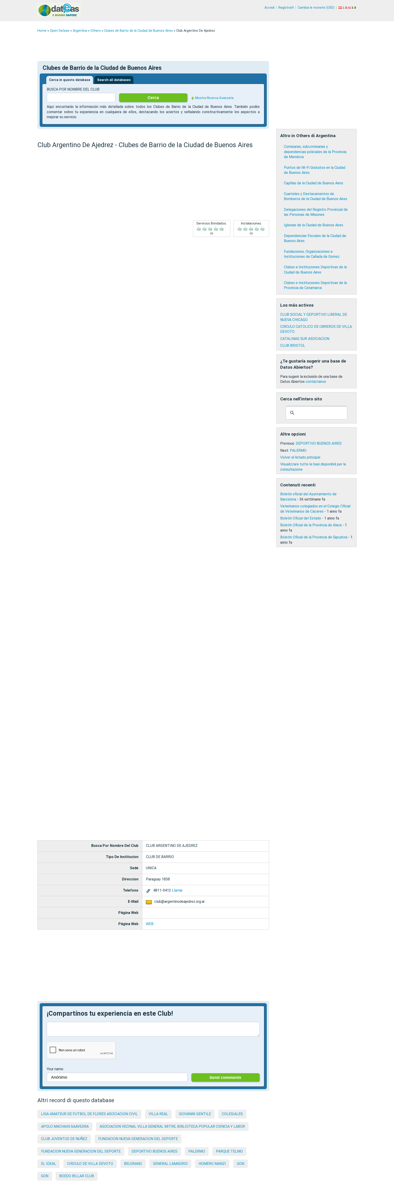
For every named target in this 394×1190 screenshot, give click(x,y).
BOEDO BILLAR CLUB (76, 1176)
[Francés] (345, 8)
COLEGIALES (232, 1114)
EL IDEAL (48, 1163)
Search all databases (114, 80)
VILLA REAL (158, 1114)
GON (240, 1163)
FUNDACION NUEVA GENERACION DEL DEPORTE (138, 1139)
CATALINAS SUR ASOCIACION (304, 339)
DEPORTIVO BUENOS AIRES (154, 1151)
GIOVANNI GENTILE (195, 1114)
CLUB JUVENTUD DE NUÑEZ (64, 1139)
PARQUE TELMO (229, 1151)
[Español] (340, 8)
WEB (149, 924)
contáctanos (316, 381)
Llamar (177, 890)
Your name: (55, 1069)
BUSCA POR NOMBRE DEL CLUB (73, 89)
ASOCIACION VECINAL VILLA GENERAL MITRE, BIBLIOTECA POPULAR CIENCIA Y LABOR (172, 1126)
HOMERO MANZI (212, 1163)
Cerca (153, 97)
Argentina (80, 31)
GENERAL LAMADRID (170, 1163)
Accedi (269, 8)
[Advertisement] (174, 47)
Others (96, 31)
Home (42, 31)
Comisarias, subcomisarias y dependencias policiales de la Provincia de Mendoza (315, 151)
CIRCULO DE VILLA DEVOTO (90, 1163)
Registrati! (286, 8)
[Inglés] (349, 8)
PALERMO (196, 1151)
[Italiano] (354, 8)
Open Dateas (59, 31)
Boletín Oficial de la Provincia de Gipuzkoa (313, 537)
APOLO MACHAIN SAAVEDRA (65, 1126)
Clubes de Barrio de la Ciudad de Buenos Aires (138, 31)
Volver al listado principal (300, 457)
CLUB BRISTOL (292, 345)
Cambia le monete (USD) (316, 8)
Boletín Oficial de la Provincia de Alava (311, 525)
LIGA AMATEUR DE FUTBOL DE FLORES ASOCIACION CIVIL (89, 1114)
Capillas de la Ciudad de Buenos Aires (313, 183)
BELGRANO (133, 1163)
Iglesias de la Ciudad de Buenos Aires (313, 225)
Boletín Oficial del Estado (300, 518)
